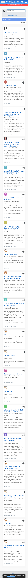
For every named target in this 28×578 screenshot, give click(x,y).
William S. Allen (7, 375)
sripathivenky (7, 307)
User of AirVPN (7, 117)
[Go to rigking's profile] (5, 194)
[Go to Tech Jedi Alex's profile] (5, 251)
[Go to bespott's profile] (5, 53)
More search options (12, 15)
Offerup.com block (10, 85)
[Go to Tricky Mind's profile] (5, 434)
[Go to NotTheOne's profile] (5, 82)
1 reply (13, 77)
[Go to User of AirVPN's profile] (5, 108)
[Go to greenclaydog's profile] (5, 167)
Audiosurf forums (9, 355)
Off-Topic (17, 147)
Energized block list (10, 32)
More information (21, 576)
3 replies (14, 134)
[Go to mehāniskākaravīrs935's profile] (5, 222)
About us (18, 572)
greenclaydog (7, 174)
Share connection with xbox (13, 374)
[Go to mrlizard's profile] (5, 272)
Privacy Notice (12, 572)
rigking (5, 201)
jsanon (5, 413)
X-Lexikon (7, 335)
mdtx (5, 147)
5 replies (14, 246)
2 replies (14, 48)
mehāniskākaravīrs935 (9, 229)
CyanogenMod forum (11, 254)
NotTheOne (6, 87)
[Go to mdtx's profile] (5, 138)
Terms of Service (5, 572)
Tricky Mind (6, 442)
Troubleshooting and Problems (11, 119)
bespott (5, 61)
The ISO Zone (8, 391)
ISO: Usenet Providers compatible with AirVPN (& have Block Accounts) (12, 144)
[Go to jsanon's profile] (5, 406)
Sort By (22, 22)
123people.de (8, 523)
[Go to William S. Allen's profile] (5, 370)
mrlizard (6, 280)
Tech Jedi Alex (7, 256)
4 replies (14, 189)
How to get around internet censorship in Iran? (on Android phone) (13, 114)
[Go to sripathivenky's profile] (5, 299)
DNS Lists (17, 34)
